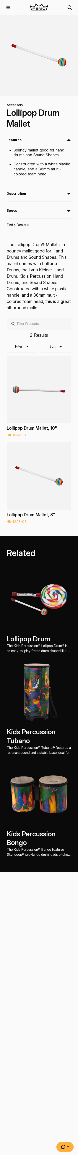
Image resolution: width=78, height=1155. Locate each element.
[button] (8, 7)
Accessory (15, 105)
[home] (39, 7)
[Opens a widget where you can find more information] (65, 1147)
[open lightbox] (39, 55)
